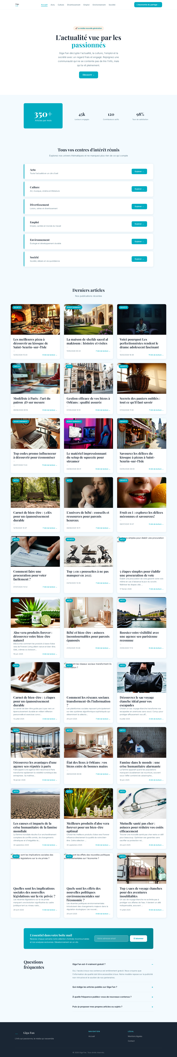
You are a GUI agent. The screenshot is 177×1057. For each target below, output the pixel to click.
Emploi (86, 4)
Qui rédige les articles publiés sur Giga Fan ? (94, 987)
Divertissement (73, 4)
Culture (61, 4)
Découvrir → (88, 75)
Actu (53, 4)
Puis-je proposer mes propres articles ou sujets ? (97, 1006)
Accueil (44, 4)
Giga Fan (28, 1032)
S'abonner (138, 938)
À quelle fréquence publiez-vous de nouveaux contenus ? (102, 996)
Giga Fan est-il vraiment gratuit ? (88, 964)
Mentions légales (135, 1036)
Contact (131, 1041)
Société (112, 4)
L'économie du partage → (148, 4)
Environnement (99, 4)
